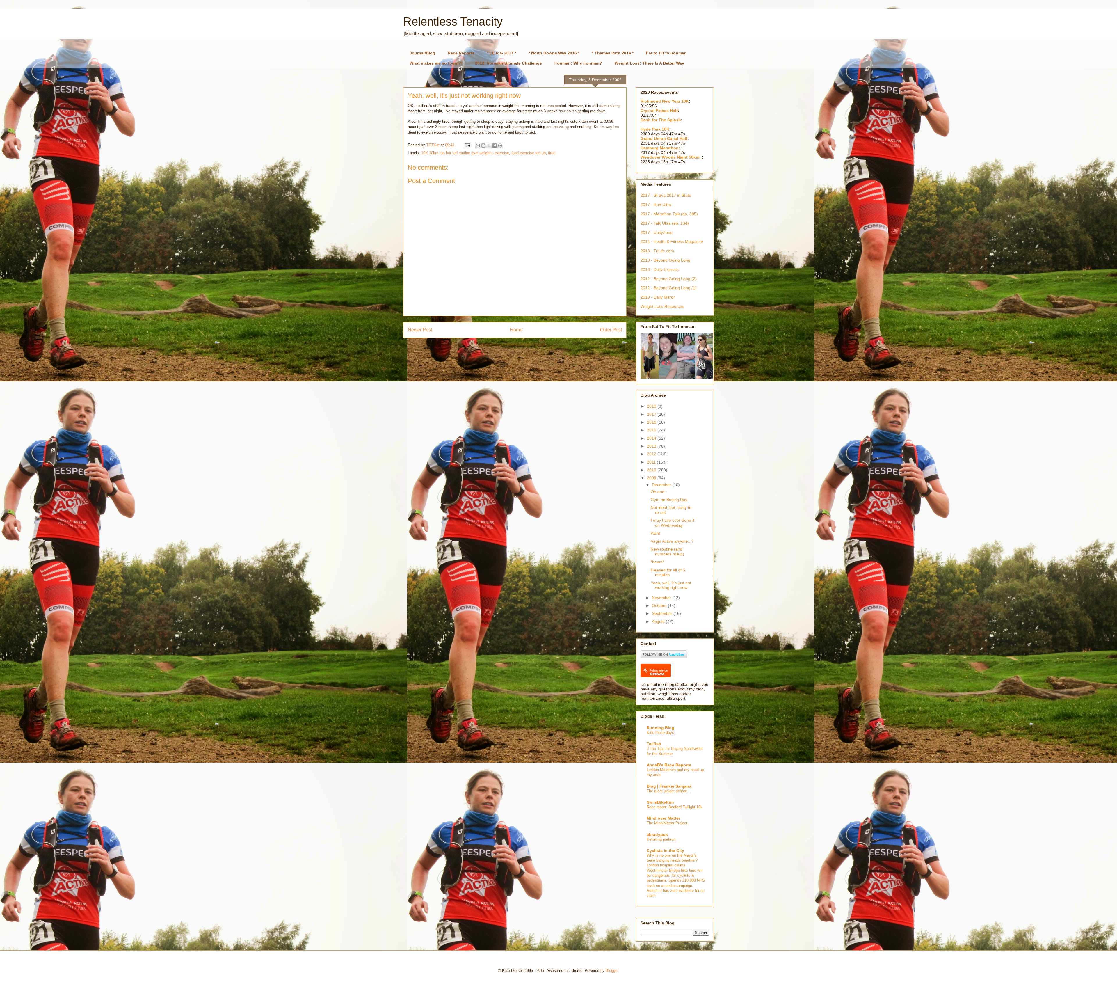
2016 (652, 422)
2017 (652, 414)
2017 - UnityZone (657, 232)
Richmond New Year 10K (665, 101)
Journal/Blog (422, 53)
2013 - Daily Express (660, 269)
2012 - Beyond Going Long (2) (669, 278)
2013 (652, 446)
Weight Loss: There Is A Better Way (649, 63)
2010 (652, 470)
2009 (652, 477)
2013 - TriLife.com (657, 250)
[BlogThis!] (483, 145)
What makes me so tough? (436, 63)
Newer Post (420, 329)
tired (551, 153)
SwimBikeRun (660, 802)
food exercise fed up (528, 153)
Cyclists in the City (665, 850)
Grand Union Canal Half (664, 138)
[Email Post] (467, 145)
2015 (652, 430)
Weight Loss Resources (662, 306)
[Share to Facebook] (494, 145)
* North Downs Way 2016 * (554, 53)
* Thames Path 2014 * (613, 53)
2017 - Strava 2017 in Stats (666, 195)
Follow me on (658, 670)
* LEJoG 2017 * (501, 53)
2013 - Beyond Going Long (665, 260)
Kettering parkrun (661, 839)
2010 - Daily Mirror (658, 297)
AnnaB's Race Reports (669, 765)
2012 (652, 454)
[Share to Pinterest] (500, 145)
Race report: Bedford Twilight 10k (674, 807)
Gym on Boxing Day (669, 499)
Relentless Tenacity (453, 21)
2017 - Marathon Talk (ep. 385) (669, 214)
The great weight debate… (669, 791)
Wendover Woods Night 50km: (671, 157)
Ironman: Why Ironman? (578, 63)
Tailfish (654, 743)
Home (516, 329)
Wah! (655, 533)
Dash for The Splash (661, 120)
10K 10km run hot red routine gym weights (456, 153)
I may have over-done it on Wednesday (672, 523)
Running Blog (660, 727)
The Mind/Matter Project (667, 823)
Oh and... (659, 491)
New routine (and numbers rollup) (667, 551)
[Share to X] (489, 145)
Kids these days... (662, 732)
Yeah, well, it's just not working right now (671, 585)
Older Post (611, 329)
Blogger (612, 970)
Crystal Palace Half (659, 110)
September (662, 613)
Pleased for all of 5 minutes (668, 572)
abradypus (657, 834)
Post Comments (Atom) (527, 344)
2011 (652, 462)
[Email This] (478, 145)
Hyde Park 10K (655, 129)
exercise (502, 153)
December (662, 484)
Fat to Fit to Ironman (666, 53)
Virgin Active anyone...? (672, 541)
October (660, 605)
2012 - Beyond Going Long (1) (669, 287)
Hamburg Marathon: (661, 147)
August (659, 621)
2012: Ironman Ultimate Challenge (508, 63)
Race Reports (461, 53)
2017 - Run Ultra (656, 204)
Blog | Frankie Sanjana (669, 786)
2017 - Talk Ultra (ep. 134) (665, 223)
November (662, 597)
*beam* (657, 562)
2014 (652, 438)
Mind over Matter (663, 818)
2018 (652, 406)
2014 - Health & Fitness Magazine (672, 241)
